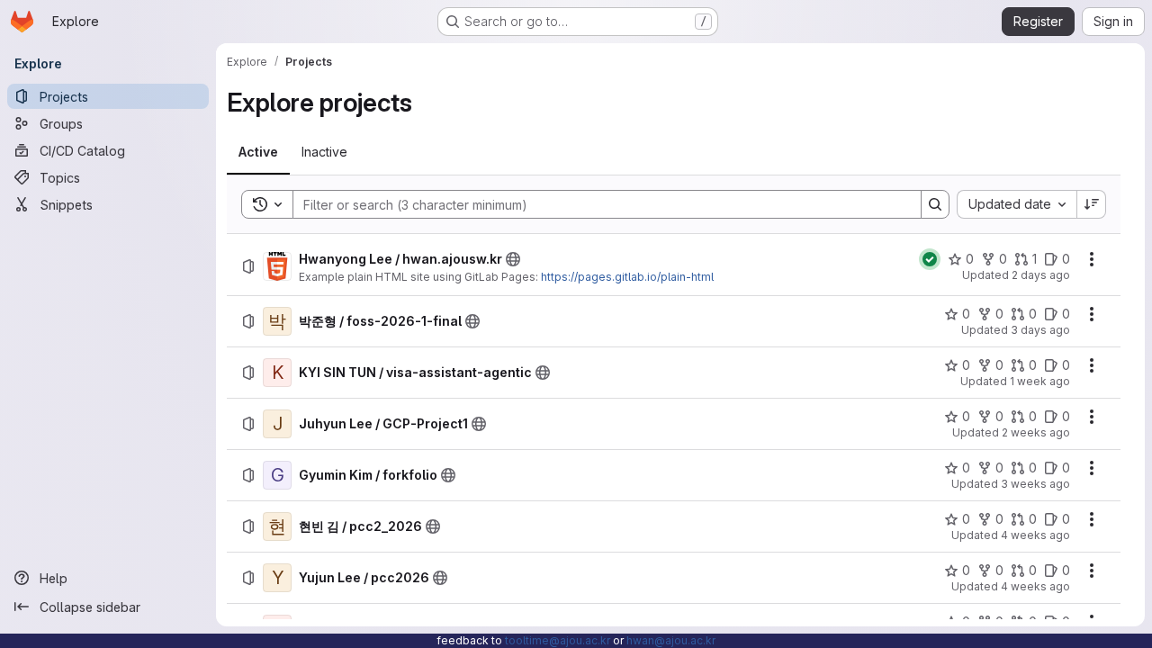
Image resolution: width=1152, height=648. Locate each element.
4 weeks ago (1035, 535)
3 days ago (1040, 330)
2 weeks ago (1036, 432)
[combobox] (1016, 204)
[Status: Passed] (929, 259)
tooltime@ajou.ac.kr (557, 640)
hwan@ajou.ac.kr (671, 640)
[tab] (258, 152)
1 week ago (1040, 381)
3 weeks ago (1035, 483)
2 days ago (1041, 275)
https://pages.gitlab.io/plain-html (627, 277)
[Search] (935, 204)
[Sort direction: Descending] (1091, 204)
